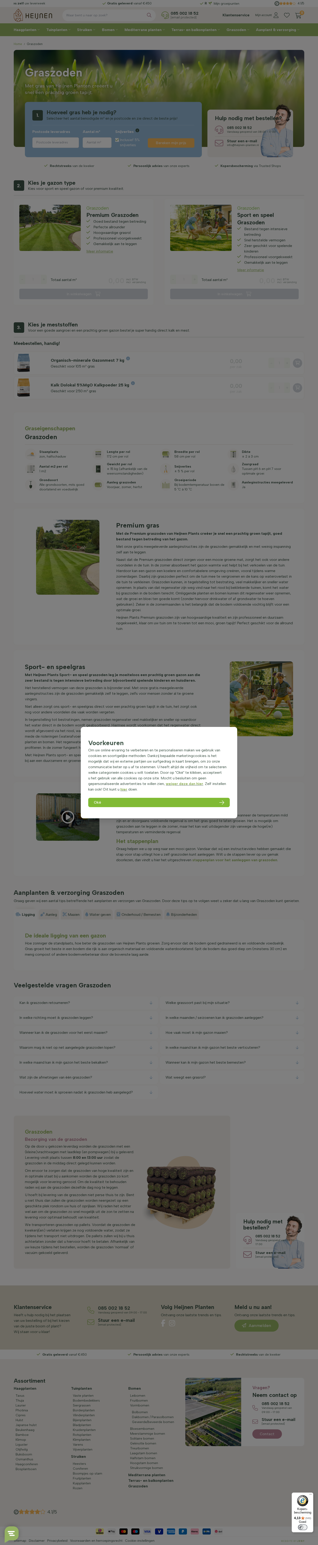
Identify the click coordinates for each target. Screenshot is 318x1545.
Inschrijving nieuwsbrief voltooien (159, 122)
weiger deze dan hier (184, 783)
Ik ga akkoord (133, 112)
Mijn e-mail (126, 95)
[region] (159, 772)
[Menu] (310, 1495)
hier (123, 789)
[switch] (302, 1527)
